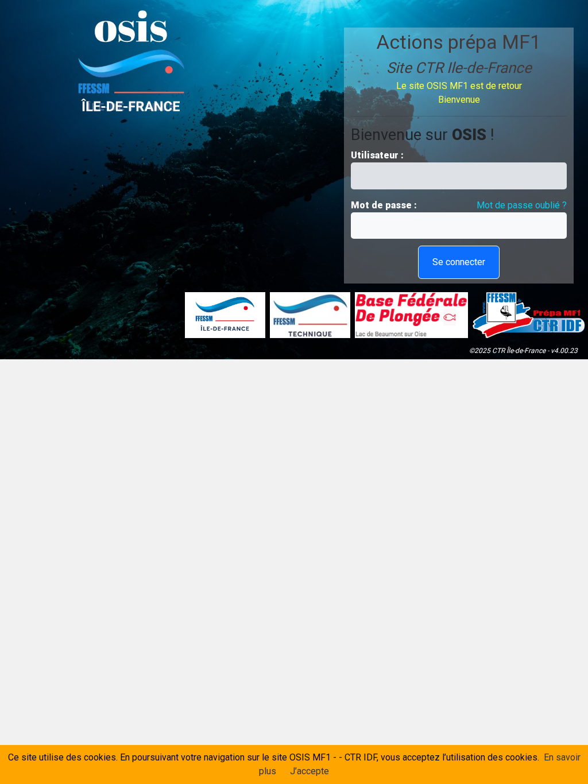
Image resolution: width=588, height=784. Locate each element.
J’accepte (309, 771)
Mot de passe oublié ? (522, 205)
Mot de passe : (385, 205)
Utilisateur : (378, 155)
